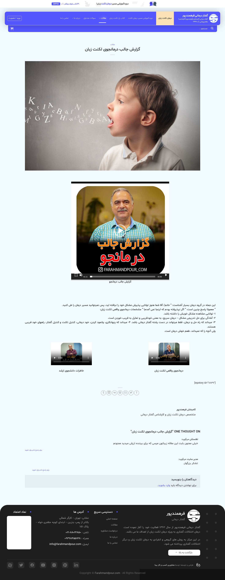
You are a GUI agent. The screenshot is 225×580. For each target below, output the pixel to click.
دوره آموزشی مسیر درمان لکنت (140, 18)
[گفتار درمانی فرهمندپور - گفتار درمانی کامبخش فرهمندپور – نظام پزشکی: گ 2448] (198, 18)
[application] (120, 231)
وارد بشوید (164, 485)
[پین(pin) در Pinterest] (120, 392)
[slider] (122, 276)
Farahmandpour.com (107, 573)
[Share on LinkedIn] (108, 392)
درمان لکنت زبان (165, 18)
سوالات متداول (90, 18)
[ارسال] (212, 28)
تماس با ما (64, 18)
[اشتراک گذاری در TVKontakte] (114, 392)
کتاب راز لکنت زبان (117, 18)
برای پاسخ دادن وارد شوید (33, 450)
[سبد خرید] (11, 28)
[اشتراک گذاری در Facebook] (136, 392)
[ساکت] (80, 275)
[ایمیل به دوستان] (125, 392)
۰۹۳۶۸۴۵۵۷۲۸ (73, 538)
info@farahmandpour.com (65, 544)
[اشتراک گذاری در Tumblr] (103, 392)
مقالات (103, 18)
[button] (120, 230)
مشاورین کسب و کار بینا (164, 565)
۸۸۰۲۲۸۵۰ (75, 532)
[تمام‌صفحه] (76, 275)
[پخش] (166, 275)
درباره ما (77, 18)
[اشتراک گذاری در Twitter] (131, 392)
